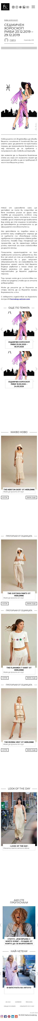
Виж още (31, 497)
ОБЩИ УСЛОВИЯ (9, 1006)
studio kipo (34, 1013)
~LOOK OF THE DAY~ (19, 846)
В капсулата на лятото (19, 988)
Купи (4, 497)
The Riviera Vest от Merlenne (19, 742)
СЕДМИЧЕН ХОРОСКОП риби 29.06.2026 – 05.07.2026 (19, 344)
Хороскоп (13, 20)
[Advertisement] (19, 185)
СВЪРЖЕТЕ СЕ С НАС (27, 1006)
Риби (6, 20)
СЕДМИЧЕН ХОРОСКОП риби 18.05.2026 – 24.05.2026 (19, 384)
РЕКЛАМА (29, 1002)
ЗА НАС (8, 1002)
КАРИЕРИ (18, 1002)
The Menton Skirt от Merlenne (19, 490)
